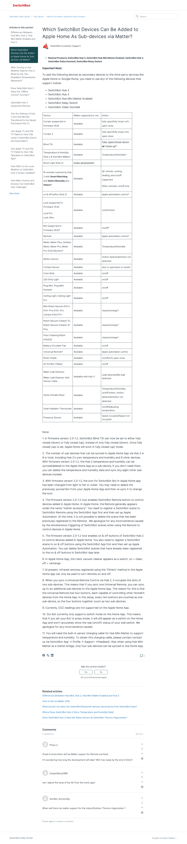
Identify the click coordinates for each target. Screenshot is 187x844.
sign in (52, 821)
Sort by (139, 734)
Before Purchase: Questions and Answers (66, 16)
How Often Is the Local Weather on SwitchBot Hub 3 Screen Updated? (23, 169)
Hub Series (39, 16)
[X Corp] (48, 655)
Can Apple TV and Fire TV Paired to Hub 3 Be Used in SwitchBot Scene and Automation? (23, 136)
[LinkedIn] (52, 655)
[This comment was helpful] (142, 744)
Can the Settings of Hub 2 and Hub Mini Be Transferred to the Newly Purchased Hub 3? (23, 118)
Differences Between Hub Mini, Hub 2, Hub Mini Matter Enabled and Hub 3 (23, 37)
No (101, 672)
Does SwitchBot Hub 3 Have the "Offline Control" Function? (22, 91)
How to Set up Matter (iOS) (56, 701)
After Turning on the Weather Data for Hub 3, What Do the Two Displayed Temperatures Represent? (23, 74)
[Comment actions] (142, 758)
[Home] (21, 5)
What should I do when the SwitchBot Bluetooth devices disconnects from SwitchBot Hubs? (89, 706)
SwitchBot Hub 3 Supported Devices (20, 104)
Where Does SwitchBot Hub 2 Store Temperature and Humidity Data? (78, 712)
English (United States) (164, 838)
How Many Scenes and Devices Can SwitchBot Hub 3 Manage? (22, 183)
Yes (85, 672)
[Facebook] (43, 655)
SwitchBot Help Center (19, 16)
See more (14, 193)
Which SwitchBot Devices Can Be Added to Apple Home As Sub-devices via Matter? (23, 54)
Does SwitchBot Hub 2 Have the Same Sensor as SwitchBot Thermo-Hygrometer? (84, 717)
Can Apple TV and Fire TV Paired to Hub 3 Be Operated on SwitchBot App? (22, 153)
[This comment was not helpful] (142, 753)
